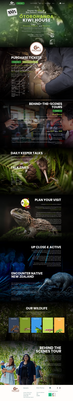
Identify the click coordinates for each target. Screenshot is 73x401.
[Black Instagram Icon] (60, 388)
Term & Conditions (40, 392)
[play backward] (7, 325)
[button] (33, 3)
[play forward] (66, 325)
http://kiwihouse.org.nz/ (28, 397)
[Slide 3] (36, 383)
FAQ (37, 394)
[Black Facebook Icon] (57, 388)
